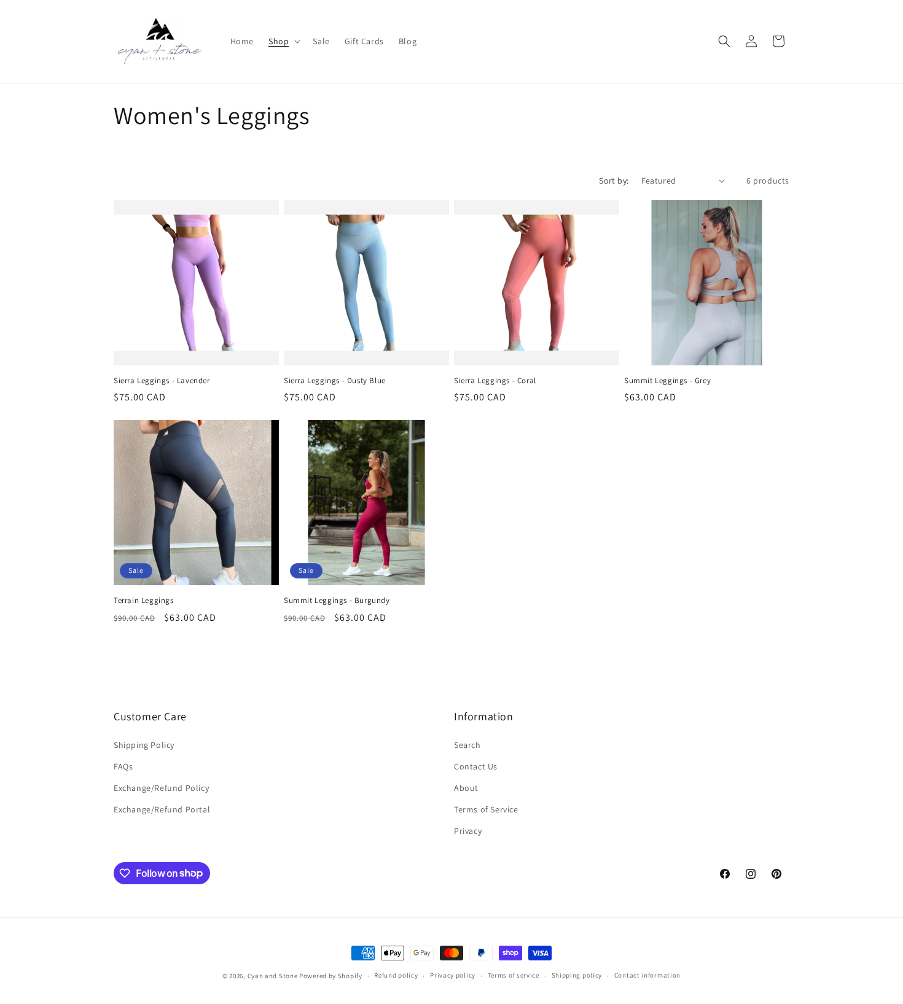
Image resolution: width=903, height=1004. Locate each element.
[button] (283, 41)
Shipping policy (577, 975)
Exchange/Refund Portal (162, 809)
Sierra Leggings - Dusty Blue (335, 381)
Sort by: (613, 180)
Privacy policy (452, 975)
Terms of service (513, 975)
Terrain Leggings (144, 600)
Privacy (468, 830)
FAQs (123, 766)
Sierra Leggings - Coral (495, 381)
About (466, 787)
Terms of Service (486, 809)
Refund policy (396, 975)
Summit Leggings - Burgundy (337, 600)
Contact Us (476, 766)
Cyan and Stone (273, 975)
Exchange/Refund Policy (161, 787)
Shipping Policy (144, 744)
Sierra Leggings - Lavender (162, 381)
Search (467, 744)
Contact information (647, 975)
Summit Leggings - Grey (667, 381)
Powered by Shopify (330, 975)
